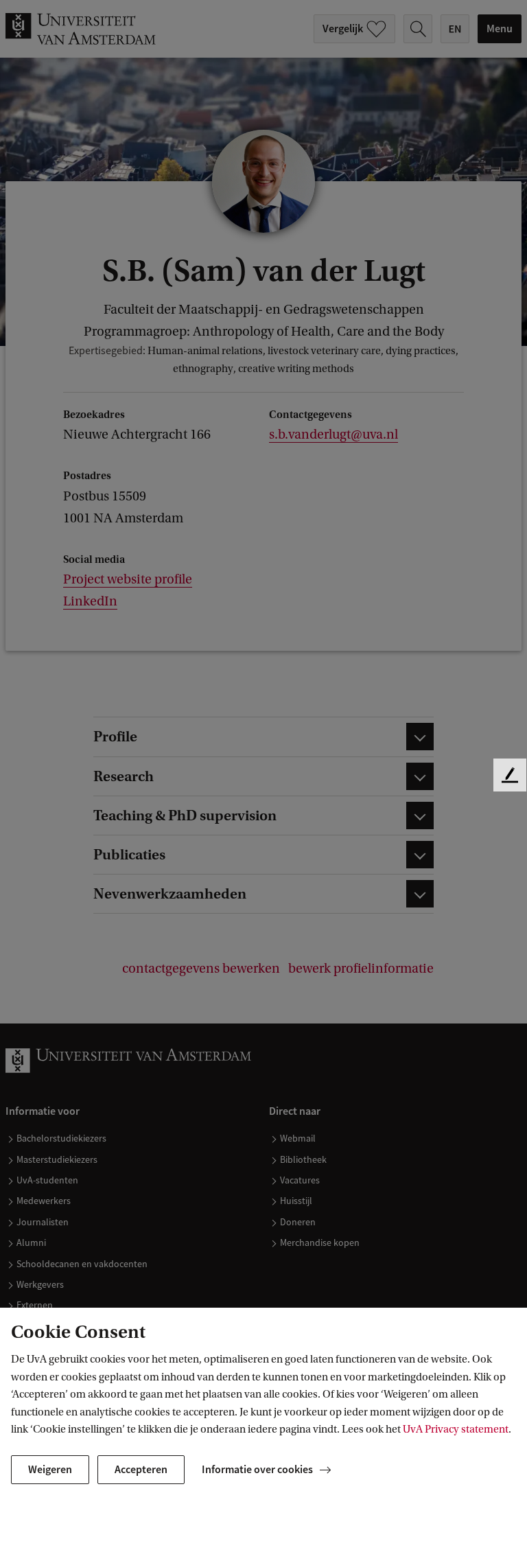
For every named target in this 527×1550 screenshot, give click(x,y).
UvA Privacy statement (455, 1429)
